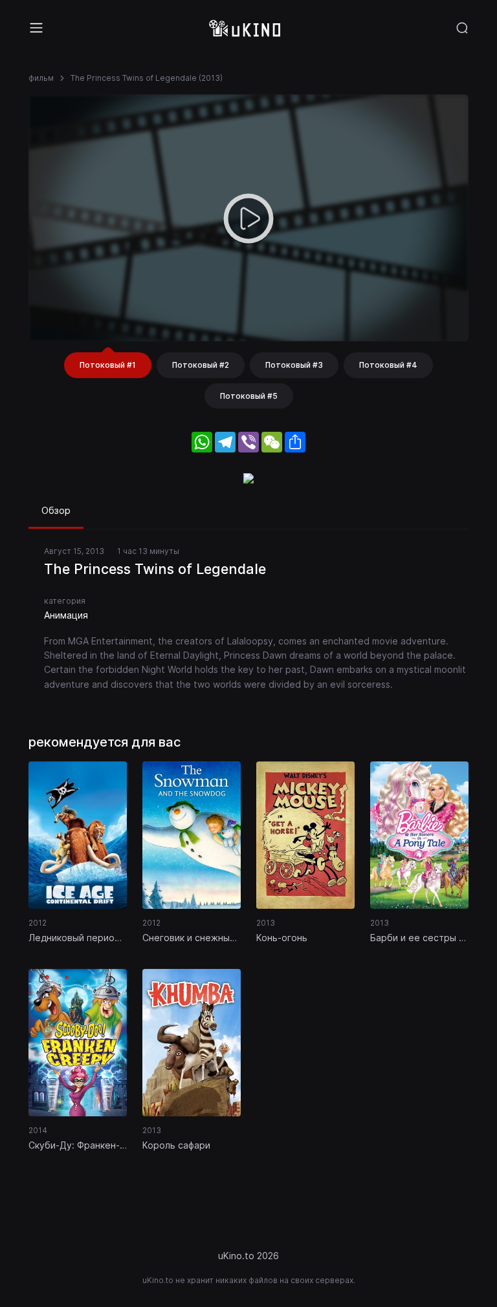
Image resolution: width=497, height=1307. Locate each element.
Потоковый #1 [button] (108, 365)
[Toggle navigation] (36, 28)
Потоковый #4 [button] (388, 365)
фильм (41, 78)
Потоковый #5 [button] (249, 396)
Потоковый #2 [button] (200, 365)
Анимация (66, 615)
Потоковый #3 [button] (294, 365)
